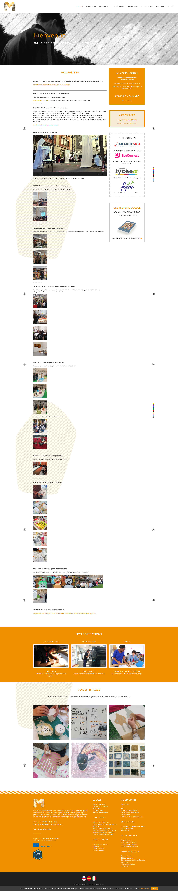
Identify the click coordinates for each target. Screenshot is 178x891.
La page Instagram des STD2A (127, 123)
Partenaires (125, 830)
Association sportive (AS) (129, 811)
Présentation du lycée (100, 806)
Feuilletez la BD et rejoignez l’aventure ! (46, 125)
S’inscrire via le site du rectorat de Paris (127, 83)
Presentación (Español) (129, 844)
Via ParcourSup (127, 101)
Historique (96, 808)
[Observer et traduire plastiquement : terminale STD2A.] (89, 760)
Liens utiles (125, 866)
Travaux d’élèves (98, 850)
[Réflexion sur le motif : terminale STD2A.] (51, 760)
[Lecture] (35, 174)
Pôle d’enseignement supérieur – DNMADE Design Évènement (104, 833)
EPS (122, 808)
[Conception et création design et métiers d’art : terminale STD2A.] (51, 722)
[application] (70, 155)
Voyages (96, 846)
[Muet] (102, 174)
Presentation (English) (128, 842)
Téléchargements (127, 858)
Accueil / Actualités (99, 804)
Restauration (125, 815)
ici (141, 238)
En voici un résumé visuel (41, 100)
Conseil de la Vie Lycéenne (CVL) (132, 817)
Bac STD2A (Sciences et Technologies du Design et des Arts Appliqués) (105, 824)
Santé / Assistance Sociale (130, 813)
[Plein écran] (105, 174)
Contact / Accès (126, 856)
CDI (122, 806)
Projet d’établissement (100, 813)
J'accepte (154, 888)
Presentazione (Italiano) (129, 846)
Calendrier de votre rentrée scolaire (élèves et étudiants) (51, 85)
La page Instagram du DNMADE (127, 120)
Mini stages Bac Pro (128, 864)
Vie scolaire (125, 804)
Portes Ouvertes (98, 848)
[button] (70, 155)
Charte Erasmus (126, 840)
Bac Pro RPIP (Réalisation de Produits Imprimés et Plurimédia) (104, 829)
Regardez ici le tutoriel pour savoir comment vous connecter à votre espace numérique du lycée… (64, 613)
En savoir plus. (144, 888)
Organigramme (98, 811)
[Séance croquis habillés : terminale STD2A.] (127, 722)
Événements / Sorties (100, 844)
